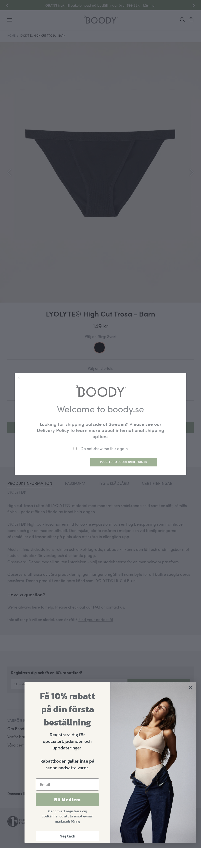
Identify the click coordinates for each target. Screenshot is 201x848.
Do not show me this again (104, 448)
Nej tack (67, 836)
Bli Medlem (67, 799)
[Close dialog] (190, 687)
